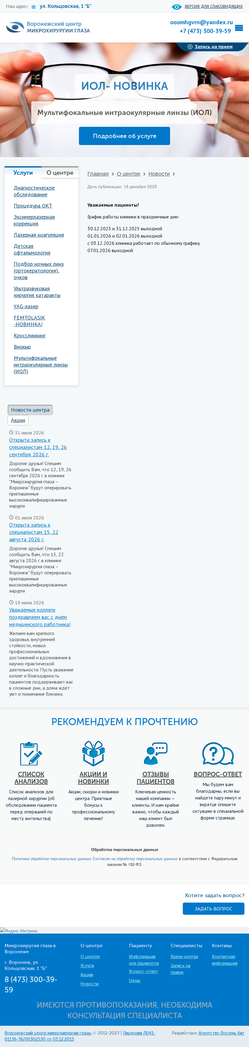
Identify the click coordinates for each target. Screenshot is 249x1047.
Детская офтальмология (32, 249)
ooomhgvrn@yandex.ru (201, 22)
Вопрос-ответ (143, 971)
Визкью (22, 346)
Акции (86, 975)
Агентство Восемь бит (221, 1033)
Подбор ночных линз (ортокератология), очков (39, 271)
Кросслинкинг (30, 335)
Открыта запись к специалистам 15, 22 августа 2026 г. (33, 532)
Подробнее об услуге (124, 136)
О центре (128, 173)
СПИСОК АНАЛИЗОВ (31, 778)
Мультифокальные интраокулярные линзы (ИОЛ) (41, 365)
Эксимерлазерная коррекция (34, 220)
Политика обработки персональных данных (52, 858)
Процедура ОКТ (33, 205)
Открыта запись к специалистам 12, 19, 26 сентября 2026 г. (38, 447)
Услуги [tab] (23, 172)
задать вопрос (213, 909)
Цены (134, 980)
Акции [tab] (18, 420)
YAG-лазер (26, 306)
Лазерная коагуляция (39, 234)
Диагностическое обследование (34, 191)
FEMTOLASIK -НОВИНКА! (29, 321)
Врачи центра (184, 956)
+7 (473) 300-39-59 (205, 31)
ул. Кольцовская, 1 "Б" (65, 6)
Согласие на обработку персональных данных (136, 858)
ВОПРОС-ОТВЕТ (218, 774)
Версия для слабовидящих (214, 6)
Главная (98, 173)
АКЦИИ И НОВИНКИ (93, 778)
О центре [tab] (59, 172)
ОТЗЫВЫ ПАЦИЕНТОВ (156, 778)
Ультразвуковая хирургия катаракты (37, 292)
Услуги (87, 965)
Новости (159, 173)
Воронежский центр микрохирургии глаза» (48, 1033)
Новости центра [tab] (30, 409)
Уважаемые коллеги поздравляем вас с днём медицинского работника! (39, 617)
